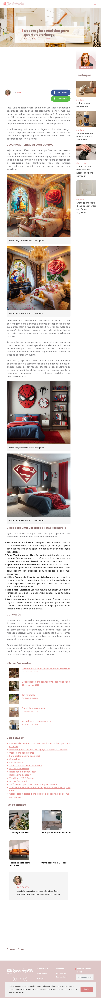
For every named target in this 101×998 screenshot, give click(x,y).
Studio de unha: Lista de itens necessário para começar (84, 171)
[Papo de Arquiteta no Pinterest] (25, 979)
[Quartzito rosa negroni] (14, 712)
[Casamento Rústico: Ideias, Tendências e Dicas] (14, 673)
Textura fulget (29, 694)
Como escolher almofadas (54, 863)
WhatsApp (62, 98)
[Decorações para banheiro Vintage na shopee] (14, 686)
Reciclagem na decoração (23, 771)
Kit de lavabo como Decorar (36, 721)
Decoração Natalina (19, 832)
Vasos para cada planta (21, 752)
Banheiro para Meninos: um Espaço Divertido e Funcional (38, 749)
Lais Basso (21, 92)
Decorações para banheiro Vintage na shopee (46, 681)
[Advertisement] (38, 68)
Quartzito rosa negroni (33, 708)
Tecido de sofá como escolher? (25, 765)
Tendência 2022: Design (21, 778)
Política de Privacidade (24, 989)
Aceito (87, 989)
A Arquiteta (42, 968)
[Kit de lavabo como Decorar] (14, 725)
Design (40, 978)
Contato (60, 968)
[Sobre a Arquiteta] (86, 59)
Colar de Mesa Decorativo (83, 105)
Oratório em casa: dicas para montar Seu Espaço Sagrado (86, 207)
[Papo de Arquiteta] (13, 4)
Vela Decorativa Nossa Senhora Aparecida (84, 136)
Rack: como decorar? (20, 774)
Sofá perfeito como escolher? (24, 756)
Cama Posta (15, 759)
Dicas (28, 39)
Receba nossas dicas (84, 970)
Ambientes (42, 973)
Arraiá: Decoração (18, 781)
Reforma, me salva (19, 768)
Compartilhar (63, 92)
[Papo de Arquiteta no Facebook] (15, 979)
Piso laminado (16, 762)
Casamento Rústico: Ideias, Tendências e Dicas (46, 668)
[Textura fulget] (14, 699)
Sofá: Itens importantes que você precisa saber (33, 784)
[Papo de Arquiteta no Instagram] (20, 979)
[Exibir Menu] (95, 4)
